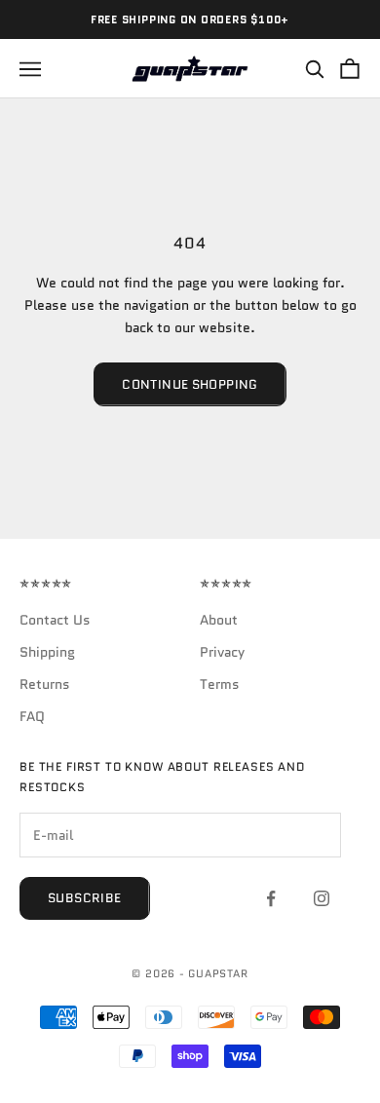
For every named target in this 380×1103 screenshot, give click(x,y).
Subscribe (85, 898)
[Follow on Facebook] (271, 898)
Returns (44, 684)
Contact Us (55, 619)
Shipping (47, 652)
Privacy (222, 652)
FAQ (32, 716)
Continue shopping (190, 384)
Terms (220, 684)
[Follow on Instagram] (321, 898)
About (219, 619)
